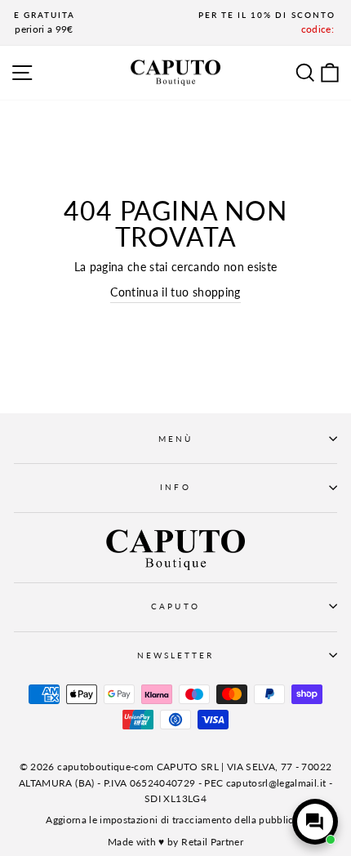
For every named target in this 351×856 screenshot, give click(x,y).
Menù (175, 439)
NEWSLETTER (176, 655)
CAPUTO (175, 606)
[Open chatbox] (315, 822)
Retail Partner (212, 842)
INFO (175, 487)
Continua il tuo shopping (175, 292)
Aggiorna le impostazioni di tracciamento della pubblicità (175, 820)
